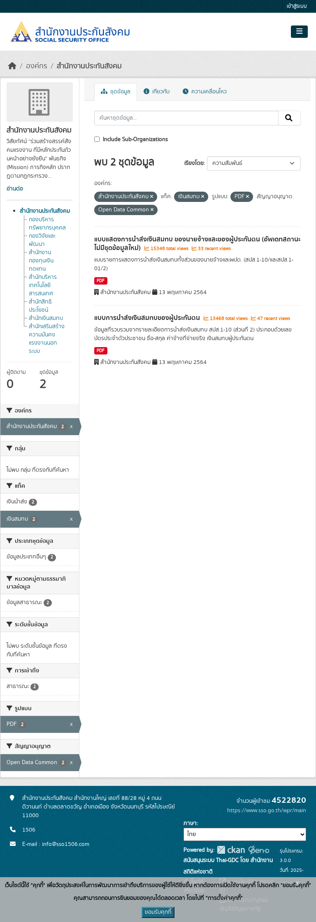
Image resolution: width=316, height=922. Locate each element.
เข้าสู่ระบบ (297, 6)
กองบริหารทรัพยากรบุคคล (47, 223)
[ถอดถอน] (151, 197)
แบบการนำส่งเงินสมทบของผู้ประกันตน (148, 318)
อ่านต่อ (15, 189)
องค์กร (36, 66)
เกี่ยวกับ (160, 92)
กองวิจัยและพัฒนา (42, 240)
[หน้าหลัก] (12, 66)
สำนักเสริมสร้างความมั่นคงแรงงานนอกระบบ (47, 338)
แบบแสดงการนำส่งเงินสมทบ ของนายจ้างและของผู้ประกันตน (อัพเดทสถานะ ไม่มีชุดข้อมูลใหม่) (197, 243)
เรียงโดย (194, 163)
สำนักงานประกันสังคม (89, 66)
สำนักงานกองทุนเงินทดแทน (41, 260)
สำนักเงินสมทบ (46, 318)
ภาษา (190, 823)
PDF (101, 281)
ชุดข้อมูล (119, 92)
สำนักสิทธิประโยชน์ (40, 306)
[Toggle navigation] (299, 31)
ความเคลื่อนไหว (208, 92)
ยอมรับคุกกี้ (158, 912)
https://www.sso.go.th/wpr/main (266, 810)
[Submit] (289, 118)
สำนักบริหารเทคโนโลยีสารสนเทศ (43, 285)
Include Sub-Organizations (134, 139)
